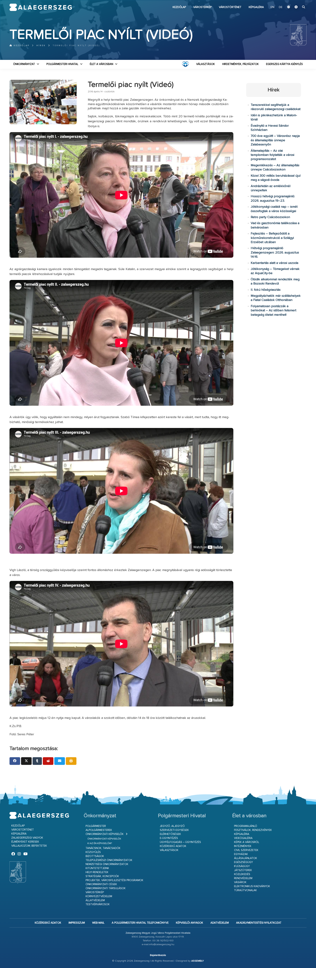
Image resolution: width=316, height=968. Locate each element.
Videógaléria (243, 838)
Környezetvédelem (99, 896)
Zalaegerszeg (41, 7)
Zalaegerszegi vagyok (27, 837)
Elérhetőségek (170, 834)
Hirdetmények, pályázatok (240, 64)
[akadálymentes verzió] (296, 7)
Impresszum (77, 922)
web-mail (98, 922)
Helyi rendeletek (97, 872)
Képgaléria (256, 7)
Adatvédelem (219, 922)
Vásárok (240, 882)
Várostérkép (202, 7)
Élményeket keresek (25, 841)
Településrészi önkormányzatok (109, 860)
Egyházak (241, 854)
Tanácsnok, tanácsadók (103, 848)
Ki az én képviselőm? (99, 843)
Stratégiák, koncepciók (102, 876)
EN (272, 7)
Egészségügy (243, 862)
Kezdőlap (179, 7)
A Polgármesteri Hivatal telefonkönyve (140, 922)
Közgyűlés (93, 852)
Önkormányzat (24, 64)
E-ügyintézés (169, 838)
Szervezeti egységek (174, 830)
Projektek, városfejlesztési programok (114, 880)
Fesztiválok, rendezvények (253, 830)
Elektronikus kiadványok (252, 886)
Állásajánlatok (245, 858)
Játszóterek (243, 870)
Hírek (41, 46)
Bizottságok (95, 856)
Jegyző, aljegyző (172, 826)
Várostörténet (230, 7)
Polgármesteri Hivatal (62, 64)
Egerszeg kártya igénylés (284, 64)
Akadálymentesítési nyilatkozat (258, 922)
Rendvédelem (243, 878)
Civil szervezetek (246, 850)
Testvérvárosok (98, 904)
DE (281, 7)
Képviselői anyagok (189, 922)
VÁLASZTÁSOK (205, 64)
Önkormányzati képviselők (105, 834)
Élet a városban (101, 64)
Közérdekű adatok (173, 846)
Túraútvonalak (245, 890)
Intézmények (242, 846)
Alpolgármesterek (99, 830)
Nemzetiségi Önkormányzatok (107, 864)
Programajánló (245, 826)
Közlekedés (242, 874)
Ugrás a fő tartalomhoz (297, 2)
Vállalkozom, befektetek (29, 845)
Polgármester (96, 826)
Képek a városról (246, 842)
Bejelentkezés (158, 955)
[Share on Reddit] (48, 761)
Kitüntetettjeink (97, 868)
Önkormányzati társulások (106, 888)
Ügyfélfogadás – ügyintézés (180, 842)
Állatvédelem (95, 900)
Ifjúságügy (242, 866)
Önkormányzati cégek (101, 884)
